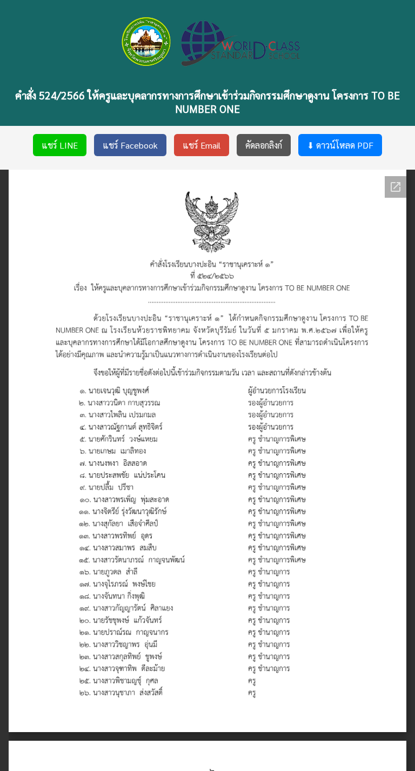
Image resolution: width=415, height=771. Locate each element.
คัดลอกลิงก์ (263, 145)
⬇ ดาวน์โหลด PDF (340, 145)
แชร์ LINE (60, 145)
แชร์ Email (201, 145)
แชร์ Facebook (130, 145)
